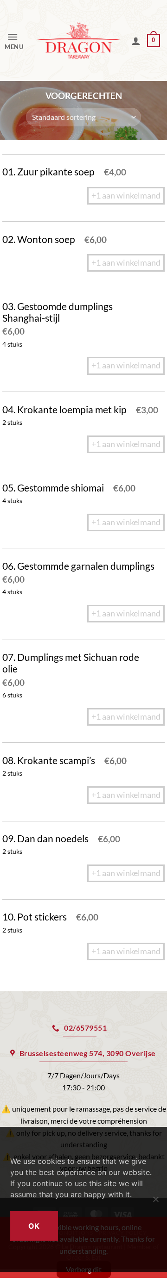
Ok (34, 1226)
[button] (16, 40)
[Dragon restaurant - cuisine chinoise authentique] (78, 41)
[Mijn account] (136, 41)
